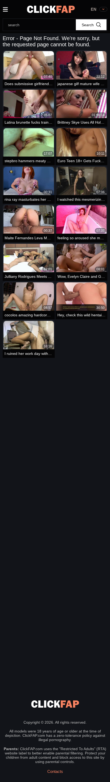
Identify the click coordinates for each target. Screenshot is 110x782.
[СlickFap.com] (51, 9)
